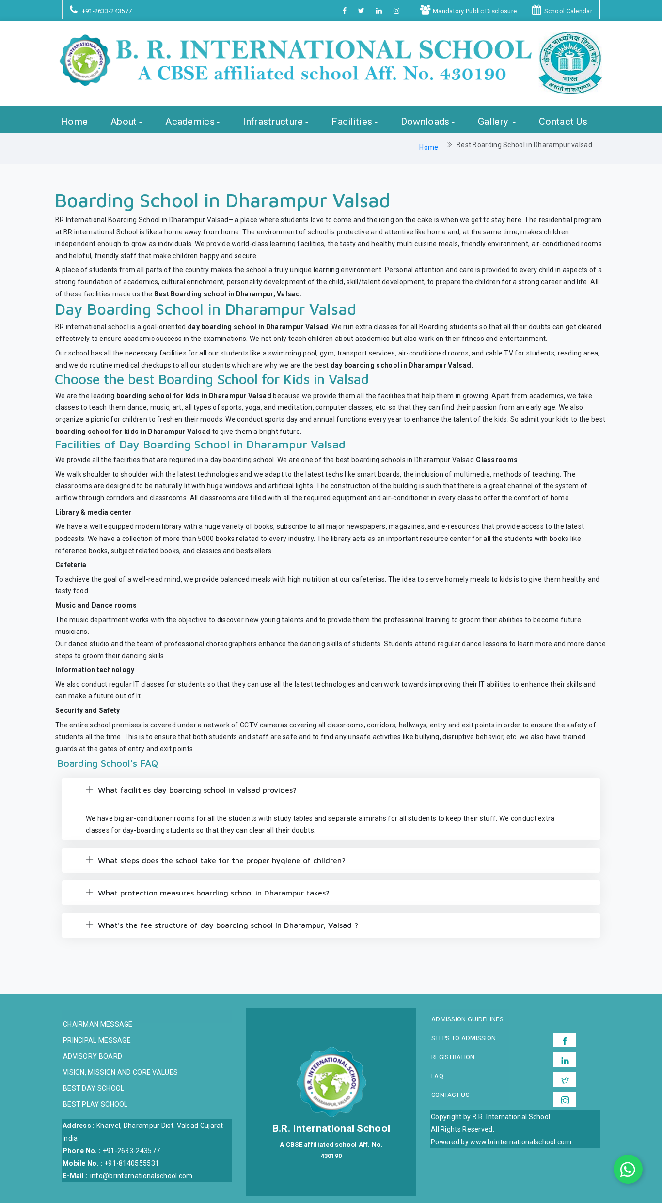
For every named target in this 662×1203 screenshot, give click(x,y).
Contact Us (563, 121)
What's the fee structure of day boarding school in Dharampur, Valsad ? (226, 925)
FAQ (437, 1076)
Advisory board (92, 1056)
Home (74, 121)
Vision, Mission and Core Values (120, 1072)
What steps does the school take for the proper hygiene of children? (220, 860)
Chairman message (98, 1024)
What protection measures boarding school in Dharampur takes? (212, 892)
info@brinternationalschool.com (141, 1176)
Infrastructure (273, 121)
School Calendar (568, 11)
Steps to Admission (463, 1038)
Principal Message (97, 1040)
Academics (190, 121)
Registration (453, 1057)
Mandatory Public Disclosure (475, 11)
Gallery (494, 121)
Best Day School (94, 1088)
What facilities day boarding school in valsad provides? (196, 790)
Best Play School (95, 1104)
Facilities (351, 121)
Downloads (425, 121)
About (123, 121)
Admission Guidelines (467, 1019)
